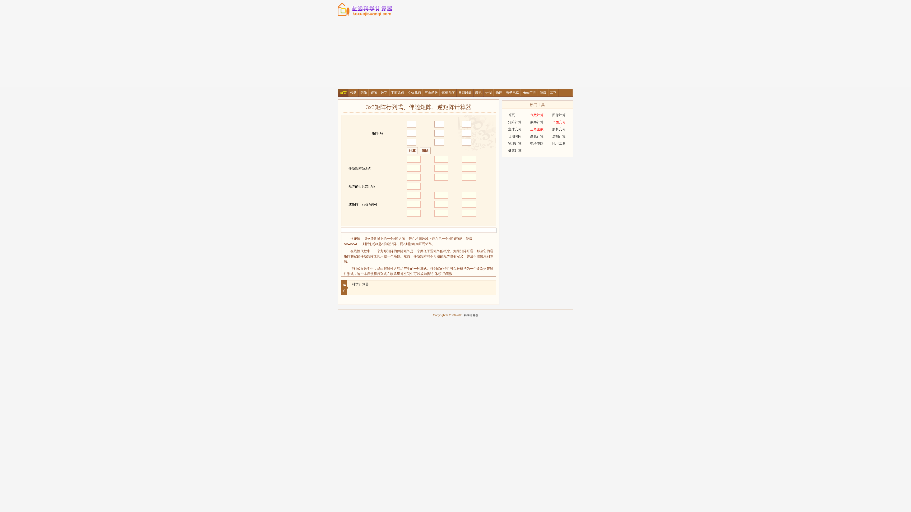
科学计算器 (360, 284)
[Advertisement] (455, 53)
